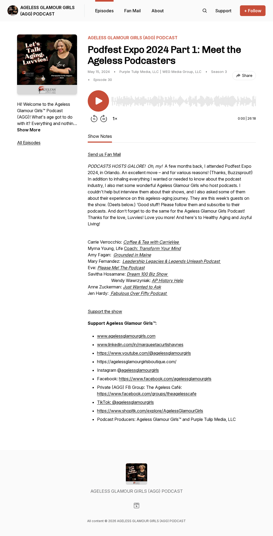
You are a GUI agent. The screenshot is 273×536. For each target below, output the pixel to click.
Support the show (105, 311)
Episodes (104, 10)
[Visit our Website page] (136, 505)
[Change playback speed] (115, 118)
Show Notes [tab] (100, 136)
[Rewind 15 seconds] (94, 118)
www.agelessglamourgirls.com (126, 336)
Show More (29, 129)
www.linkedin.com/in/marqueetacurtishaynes (140, 344)
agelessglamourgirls (140, 370)
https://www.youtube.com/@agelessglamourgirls (144, 353)
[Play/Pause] (98, 101)
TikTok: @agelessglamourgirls (125, 402)
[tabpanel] (172, 290)
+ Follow (252, 10)
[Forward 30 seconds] (103, 118)
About (157, 10)
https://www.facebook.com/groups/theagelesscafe (146, 393)
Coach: (152, 248)
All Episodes (29, 142)
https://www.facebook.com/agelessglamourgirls (165, 378)
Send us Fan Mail (104, 154)
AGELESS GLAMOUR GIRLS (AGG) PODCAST (47, 11)
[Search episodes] (205, 10)
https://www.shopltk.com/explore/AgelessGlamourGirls (150, 410)
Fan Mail (132, 10)
